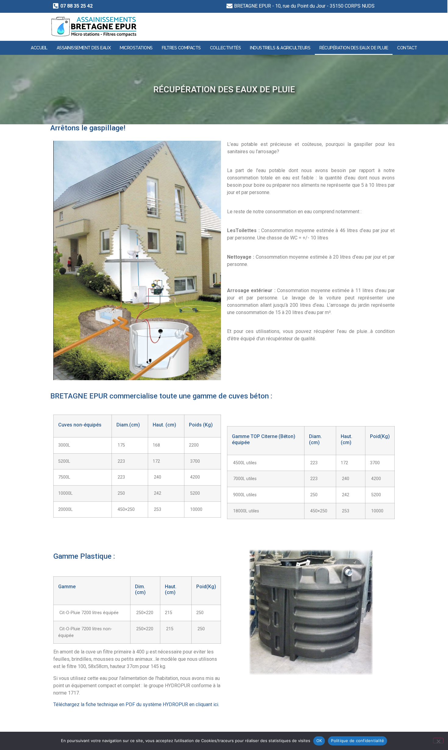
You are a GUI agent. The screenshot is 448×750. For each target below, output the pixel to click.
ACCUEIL (39, 47)
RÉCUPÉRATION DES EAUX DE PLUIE (353, 47)
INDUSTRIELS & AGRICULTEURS (280, 47)
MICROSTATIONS (136, 47)
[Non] (438, 740)
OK (319, 740)
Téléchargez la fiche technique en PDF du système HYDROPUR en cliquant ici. (136, 704)
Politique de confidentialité (357, 740)
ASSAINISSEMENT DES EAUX (84, 47)
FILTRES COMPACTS (181, 47)
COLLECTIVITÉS (225, 47)
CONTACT (407, 47)
